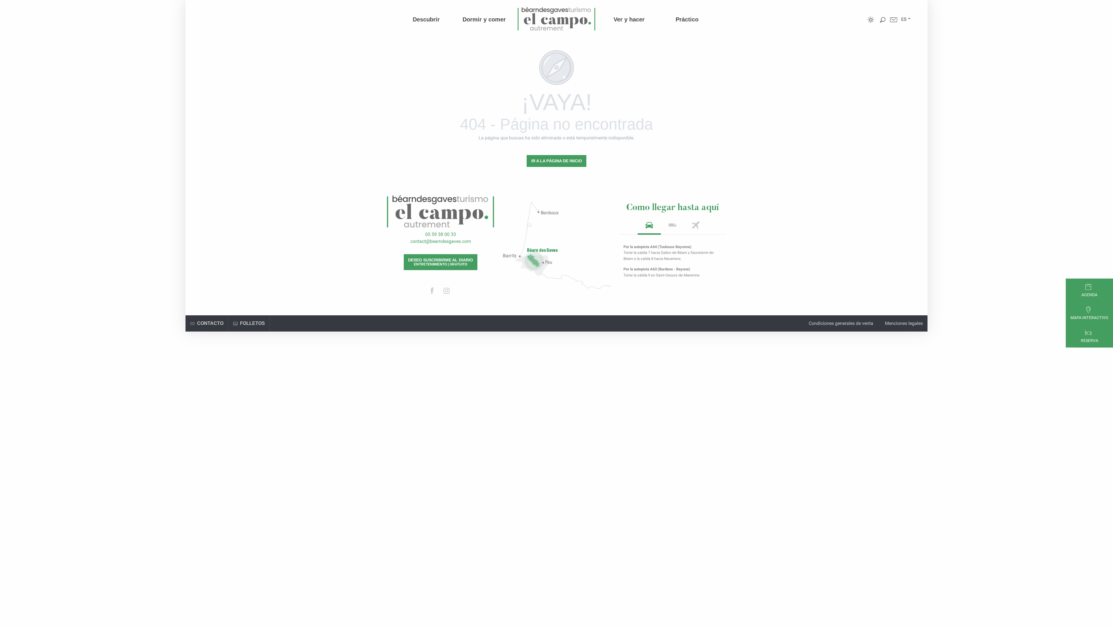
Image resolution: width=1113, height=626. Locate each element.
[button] (904, 19)
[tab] (649, 227)
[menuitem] (426, 19)
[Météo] (870, 24)
